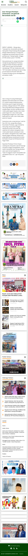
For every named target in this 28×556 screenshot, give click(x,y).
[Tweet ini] (20, 18)
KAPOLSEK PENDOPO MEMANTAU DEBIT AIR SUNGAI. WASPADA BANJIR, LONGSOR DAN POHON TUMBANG (13, 432)
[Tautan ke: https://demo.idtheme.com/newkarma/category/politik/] (25, 357)
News (3, 444)
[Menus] (2, 2)
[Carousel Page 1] (10, 372)
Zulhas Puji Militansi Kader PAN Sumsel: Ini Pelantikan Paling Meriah (14, 366)
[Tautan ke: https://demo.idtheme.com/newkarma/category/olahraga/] (25, 378)
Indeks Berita (5, 428)
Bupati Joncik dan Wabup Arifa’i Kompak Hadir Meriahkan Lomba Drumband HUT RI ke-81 (12, 294)
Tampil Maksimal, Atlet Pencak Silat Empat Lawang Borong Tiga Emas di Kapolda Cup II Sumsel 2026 (14, 401)
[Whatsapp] (17, 21)
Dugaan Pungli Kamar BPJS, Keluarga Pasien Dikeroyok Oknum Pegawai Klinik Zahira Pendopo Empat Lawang (17, 324)
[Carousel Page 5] (18, 372)
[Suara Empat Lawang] (14, 1)
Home (3, 425)
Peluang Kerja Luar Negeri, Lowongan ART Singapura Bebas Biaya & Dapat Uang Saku (17, 300)
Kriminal (4, 21)
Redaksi (4, 454)
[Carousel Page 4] (16, 372)
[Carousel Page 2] (12, 372)
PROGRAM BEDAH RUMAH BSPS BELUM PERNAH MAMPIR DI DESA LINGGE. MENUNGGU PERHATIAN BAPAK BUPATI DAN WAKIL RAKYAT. (12, 449)
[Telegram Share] (23, 18)
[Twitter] (14, 164)
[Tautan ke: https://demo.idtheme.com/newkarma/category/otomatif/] (25, 275)
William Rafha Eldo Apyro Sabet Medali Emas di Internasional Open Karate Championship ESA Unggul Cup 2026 (15, 397)
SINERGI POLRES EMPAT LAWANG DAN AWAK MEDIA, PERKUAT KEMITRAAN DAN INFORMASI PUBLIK (16, 308)
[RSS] (17, 164)
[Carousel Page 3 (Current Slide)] (14, 372)
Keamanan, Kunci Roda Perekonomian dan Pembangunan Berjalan (13, 437)
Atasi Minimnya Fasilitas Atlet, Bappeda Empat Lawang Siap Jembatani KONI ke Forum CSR (15, 406)
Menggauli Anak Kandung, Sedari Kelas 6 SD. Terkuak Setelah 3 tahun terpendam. (13, 441)
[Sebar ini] (17, 18)
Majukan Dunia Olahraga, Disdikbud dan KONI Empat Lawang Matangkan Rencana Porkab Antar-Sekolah (15, 410)
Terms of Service (6, 456)
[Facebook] (11, 164)
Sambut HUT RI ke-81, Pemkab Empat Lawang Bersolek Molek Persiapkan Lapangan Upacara (18, 316)
